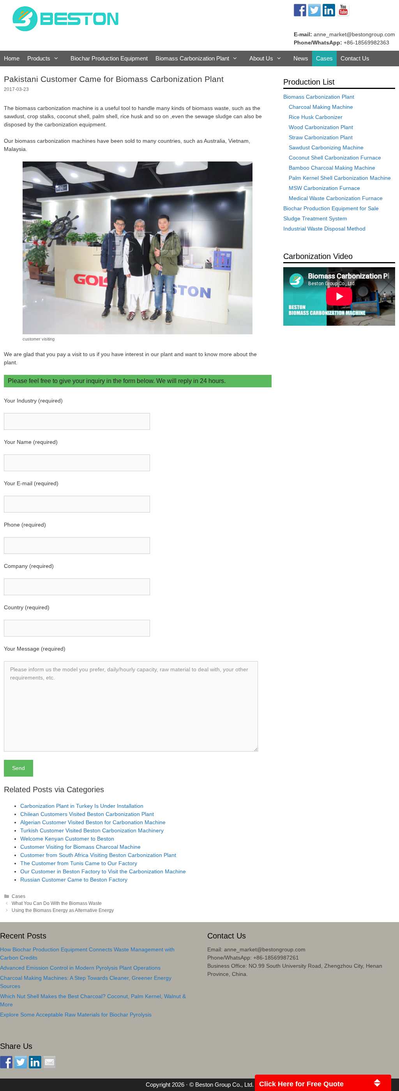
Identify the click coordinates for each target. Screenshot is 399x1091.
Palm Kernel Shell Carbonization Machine (340, 178)
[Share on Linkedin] (35, 1062)
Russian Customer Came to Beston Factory (73, 879)
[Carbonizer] (65, 18)
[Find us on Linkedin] (329, 10)
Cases (324, 58)
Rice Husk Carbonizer (316, 117)
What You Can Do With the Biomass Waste (57, 903)
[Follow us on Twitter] (314, 10)
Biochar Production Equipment (109, 58)
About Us (261, 58)
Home (11, 58)
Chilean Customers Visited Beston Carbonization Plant (87, 814)
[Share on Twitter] (20, 1062)
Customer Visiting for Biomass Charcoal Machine (80, 847)
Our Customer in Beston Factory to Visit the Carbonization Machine (103, 871)
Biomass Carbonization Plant (192, 58)
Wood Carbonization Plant (321, 127)
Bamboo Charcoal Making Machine (332, 168)
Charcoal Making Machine (321, 107)
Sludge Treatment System (315, 218)
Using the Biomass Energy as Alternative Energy (63, 910)
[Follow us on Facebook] (300, 10)
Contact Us (355, 58)
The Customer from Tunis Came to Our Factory (78, 863)
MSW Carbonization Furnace (324, 188)
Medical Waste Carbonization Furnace (336, 198)
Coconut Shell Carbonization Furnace (335, 157)
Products (38, 58)
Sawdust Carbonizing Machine (326, 147)
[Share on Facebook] (6, 1062)
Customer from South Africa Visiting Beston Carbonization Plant (98, 855)
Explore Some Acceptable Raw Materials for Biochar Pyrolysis (76, 1014)
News (300, 58)
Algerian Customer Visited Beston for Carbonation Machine (93, 822)
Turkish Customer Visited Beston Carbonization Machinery (92, 830)
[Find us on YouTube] (343, 10)
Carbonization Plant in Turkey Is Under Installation (81, 806)
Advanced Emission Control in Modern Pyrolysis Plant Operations (80, 968)
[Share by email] (49, 1062)
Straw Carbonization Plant (321, 137)
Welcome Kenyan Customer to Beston (67, 839)
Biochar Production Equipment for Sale (331, 208)
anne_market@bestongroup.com (354, 34)
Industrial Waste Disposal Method (324, 228)
